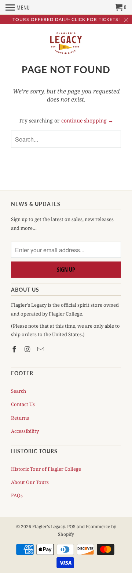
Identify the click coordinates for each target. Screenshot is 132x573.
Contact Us (23, 404)
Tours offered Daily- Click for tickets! (66, 19)
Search (18, 391)
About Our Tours (30, 482)
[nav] (18, 7)
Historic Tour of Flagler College (46, 469)
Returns (20, 417)
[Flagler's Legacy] (66, 43)
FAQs (17, 495)
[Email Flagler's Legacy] (41, 349)
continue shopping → (87, 120)
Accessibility (25, 431)
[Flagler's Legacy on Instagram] (28, 349)
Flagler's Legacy (48, 526)
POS (71, 526)
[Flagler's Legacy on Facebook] (15, 349)
